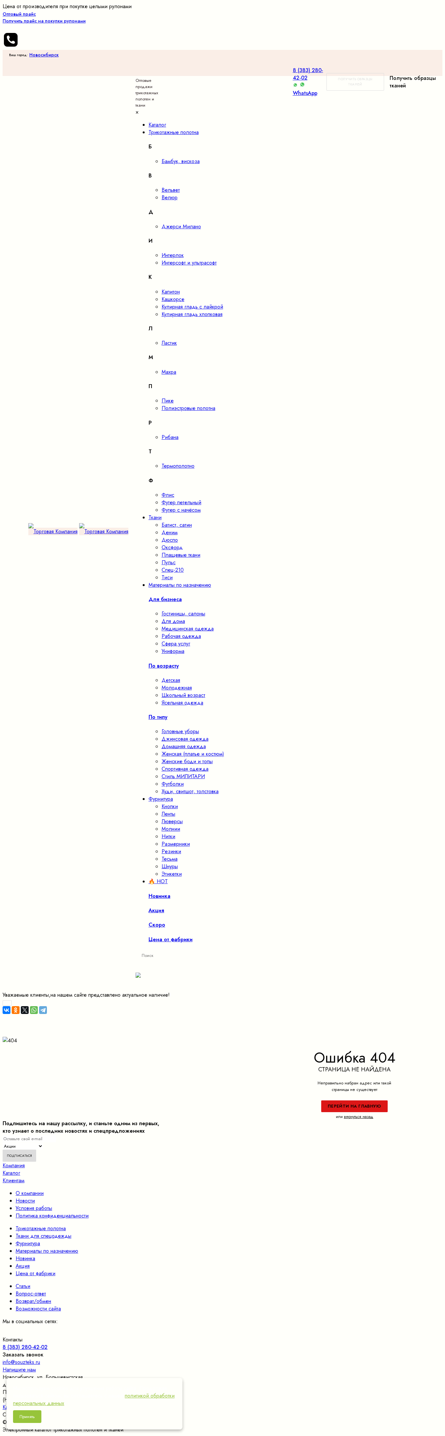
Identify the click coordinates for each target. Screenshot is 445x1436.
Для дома (173, 621)
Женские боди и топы (187, 761)
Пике (168, 400)
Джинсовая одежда (185, 739)
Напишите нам (19, 1369)
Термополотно (178, 466)
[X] (25, 1010)
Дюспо (170, 540)
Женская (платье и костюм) (193, 754)
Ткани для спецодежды (43, 1236)
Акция (23, 1266)
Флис (168, 495)
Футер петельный (181, 502)
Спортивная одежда (185, 769)
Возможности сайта (38, 1308)
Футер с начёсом (181, 510)
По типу (158, 717)
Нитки (168, 836)
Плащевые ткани (181, 555)
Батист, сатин (177, 525)
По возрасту (164, 666)
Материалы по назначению (47, 1251)
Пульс (169, 562)
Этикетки (172, 874)
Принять (27, 1416)
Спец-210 (173, 570)
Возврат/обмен (33, 1301)
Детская (171, 680)
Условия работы (34, 1208)
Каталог (11, 1173)
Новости (25, 1200)
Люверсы (172, 821)
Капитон (171, 291)
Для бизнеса (165, 599)
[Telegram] (43, 1010)
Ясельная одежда (182, 702)
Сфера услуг (176, 643)
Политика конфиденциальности (52, 1215)
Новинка (25, 1258)
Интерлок (173, 255)
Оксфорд (172, 547)
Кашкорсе (173, 299)
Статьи (23, 1286)
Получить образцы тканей (355, 82)
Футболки (173, 784)
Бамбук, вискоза (181, 161)
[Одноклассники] (16, 1010)
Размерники (176, 844)
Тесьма (170, 859)
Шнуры (170, 866)
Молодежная (177, 687)
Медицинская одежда (188, 628)
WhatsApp (305, 93)
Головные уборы (180, 731)
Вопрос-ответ (31, 1293)
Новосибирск (44, 55)
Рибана (170, 437)
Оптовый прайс (44, 17)
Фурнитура (28, 1243)
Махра (169, 372)
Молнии (171, 829)
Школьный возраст (183, 695)
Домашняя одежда (184, 746)
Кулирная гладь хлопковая (192, 314)
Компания (14, 1165)
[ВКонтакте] (6, 1010)
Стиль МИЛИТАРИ (183, 776)
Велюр (170, 197)
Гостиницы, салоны (183, 613)
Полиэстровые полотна (188, 408)
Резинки (171, 851)
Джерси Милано (181, 226)
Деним (170, 532)
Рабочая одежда (181, 636)
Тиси (167, 577)
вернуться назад (358, 1117)
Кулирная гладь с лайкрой (192, 306)
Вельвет (171, 190)
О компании (30, 1193)
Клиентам (13, 1180)
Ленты (168, 814)
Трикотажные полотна (41, 1228)
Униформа (173, 651)
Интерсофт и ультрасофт (189, 262)
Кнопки (170, 806)
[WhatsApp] (34, 1010)
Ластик (169, 343)
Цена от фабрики (35, 1273)
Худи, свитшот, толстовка (190, 791)
